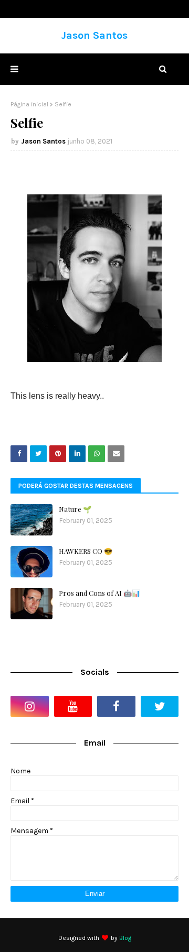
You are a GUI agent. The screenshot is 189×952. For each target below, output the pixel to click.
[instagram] (29, 706)
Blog (125, 938)
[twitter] (160, 706)
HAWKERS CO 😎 (85, 550)
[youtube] (73, 706)
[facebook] (116, 706)
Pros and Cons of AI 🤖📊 (99, 592)
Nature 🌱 (75, 509)
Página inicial (29, 104)
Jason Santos (94, 35)
